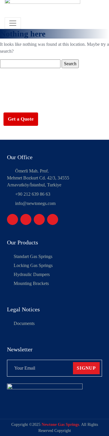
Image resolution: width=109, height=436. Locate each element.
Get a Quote (21, 119)
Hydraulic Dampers (32, 274)
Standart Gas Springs (33, 256)
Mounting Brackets (31, 283)
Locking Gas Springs (33, 265)
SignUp (86, 368)
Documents (24, 323)
